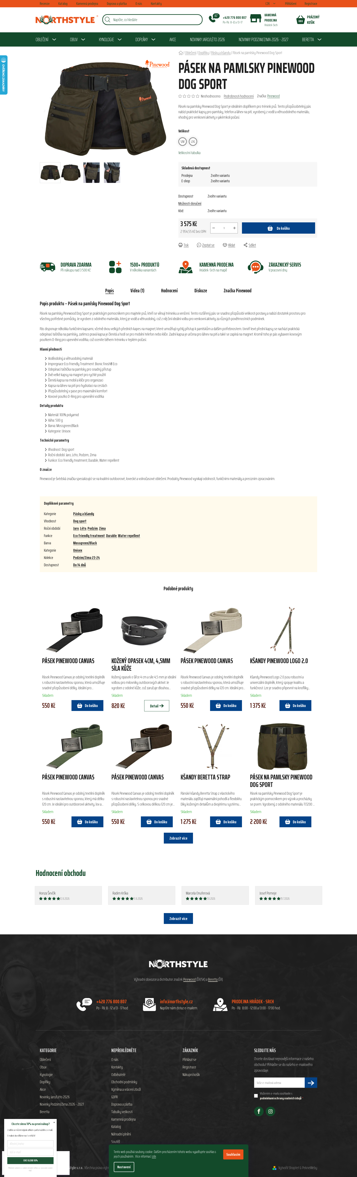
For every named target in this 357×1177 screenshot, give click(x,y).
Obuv (43, 1067)
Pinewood (273, 95)
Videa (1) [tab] (137, 291)
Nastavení (124, 1167)
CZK (268, 3)
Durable (111, 535)
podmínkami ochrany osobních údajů (280, 1098)
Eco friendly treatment (89, 535)
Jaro (76, 528)
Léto (83, 528)
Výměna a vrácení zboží (126, 1089)
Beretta (213, 979)
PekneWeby (309, 1168)
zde (154, 1156)
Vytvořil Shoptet (288, 1168)
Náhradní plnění (121, 1134)
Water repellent (129, 535)
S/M (182, 141)
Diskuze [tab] (200, 291)
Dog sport (79, 521)
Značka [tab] (238, 291)
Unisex (77, 550)
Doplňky (45, 1082)
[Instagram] (270, 1111)
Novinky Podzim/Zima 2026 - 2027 (62, 1104)
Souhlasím (233, 1154)
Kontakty (156, 3)
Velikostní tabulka (189, 152)
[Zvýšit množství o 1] (234, 228)
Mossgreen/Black (85, 543)
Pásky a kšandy (83, 513)
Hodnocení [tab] (169, 291)
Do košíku (283, 228)
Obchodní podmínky (124, 1082)
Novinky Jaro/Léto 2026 (55, 1097)
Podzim (93, 528)
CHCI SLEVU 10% (30, 1160)
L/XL (193, 141)
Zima (102, 528)
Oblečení (45, 1060)
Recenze (45, 3)
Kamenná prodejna (87, 3)
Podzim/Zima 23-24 (86, 557)
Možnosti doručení (189, 203)
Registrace (311, 3)
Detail (154, 706)
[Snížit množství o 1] (213, 228)
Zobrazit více (178, 918)
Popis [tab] (109, 291)
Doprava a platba (117, 3)
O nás (138, 3)
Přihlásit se (189, 1060)
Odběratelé (118, 1075)
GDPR (114, 1097)
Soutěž (115, 1142)
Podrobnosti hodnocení (239, 96)
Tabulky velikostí (122, 1112)
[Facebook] (259, 1111)
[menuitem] (45, 39)
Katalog (63, 3)
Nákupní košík (191, 1075)
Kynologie (46, 1075)
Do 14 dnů (79, 564)
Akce (43, 1089)
